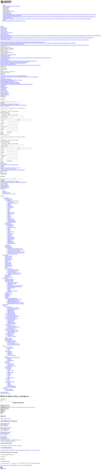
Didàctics (32, 14)
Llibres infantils (10, 41)
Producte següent (3, 437)
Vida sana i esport (14, 42)
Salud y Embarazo (8, 334)
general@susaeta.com (36, 463)
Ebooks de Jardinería (4, 59)
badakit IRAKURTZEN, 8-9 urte (14, 301)
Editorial (4, 19)
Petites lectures (8, 266)
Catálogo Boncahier (9, 169)
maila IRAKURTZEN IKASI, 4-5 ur (14, 299)
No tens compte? (16, 104)
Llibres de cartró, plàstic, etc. (25, 14)
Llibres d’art (8, 82)
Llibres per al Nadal (9, 265)
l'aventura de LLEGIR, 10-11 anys (14, 272)
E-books (4, 13)
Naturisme (2, 79)
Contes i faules (17, 14)
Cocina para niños (92, 35)
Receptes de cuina (6, 16)
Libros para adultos (22, 41)
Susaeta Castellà (6, 197)
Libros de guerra (35, 16)
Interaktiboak (10, 284)
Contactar (2, 165)
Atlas (1, 54)
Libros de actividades (17, 15)
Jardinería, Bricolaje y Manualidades (12, 316)
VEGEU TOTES (3, 170)
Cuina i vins (56, 42)
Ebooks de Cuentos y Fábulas (6, 57)
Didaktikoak (7, 295)
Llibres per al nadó (8, 255)
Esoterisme (56, 16)
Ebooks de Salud (3, 64)
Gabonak (7, 292)
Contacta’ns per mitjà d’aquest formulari (7, 440)
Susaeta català (5, 254)
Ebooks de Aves (18, 60)
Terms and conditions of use (14, 465)
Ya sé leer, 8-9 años (13, 65)
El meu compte (3, 89)
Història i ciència (88, 14)
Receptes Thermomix (18, 16)
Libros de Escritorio (4, 44)
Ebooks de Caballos (24, 60)
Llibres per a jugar (8, 257)
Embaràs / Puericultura (18, 79)
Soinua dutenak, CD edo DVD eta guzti (15, 285)
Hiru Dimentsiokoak (11, 287)
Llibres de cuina (8, 264)
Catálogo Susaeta (16, 169)
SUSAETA (4, 111)
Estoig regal (51, 42)
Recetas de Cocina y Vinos (10, 314)
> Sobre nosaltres (3, 445)
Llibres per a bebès (6, 7)
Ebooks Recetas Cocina (4, 58)
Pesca (3, 77)
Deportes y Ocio (8, 324)
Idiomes (84, 14)
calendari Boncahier (11, 44)
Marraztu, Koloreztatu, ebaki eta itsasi (15, 286)
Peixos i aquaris (6, 76)
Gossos (1, 76)
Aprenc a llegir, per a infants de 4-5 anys (10, 18)
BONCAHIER (15, 111)
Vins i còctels (12, 16)
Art (29, 16)
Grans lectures (8, 260)
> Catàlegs (15, 445)
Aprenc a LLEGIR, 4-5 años (13, 269)
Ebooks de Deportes (4, 62)
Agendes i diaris (46, 14)
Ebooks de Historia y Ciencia (5, 63)
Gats (26, 76)
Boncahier (10, 13)
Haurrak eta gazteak (9, 281)
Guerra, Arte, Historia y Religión (11, 329)
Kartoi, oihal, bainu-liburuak (13, 282)
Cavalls (24, 76)
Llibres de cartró (8, 263)
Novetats (2, 195)
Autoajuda (12, 79)
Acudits (50, 14)
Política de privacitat (4, 465)
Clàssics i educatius (8, 259)
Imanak (9, 289)
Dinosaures (80, 14)
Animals (74, 14)
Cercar (2, 133)
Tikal (7, 13)
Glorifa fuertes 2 (6, 11)
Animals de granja (30, 76)
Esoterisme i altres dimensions (70, 42)
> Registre (37, 450)
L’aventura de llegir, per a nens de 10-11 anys (54, 18)
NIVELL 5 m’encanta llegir (86, 18)
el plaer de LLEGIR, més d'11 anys (14, 273)
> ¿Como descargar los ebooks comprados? (23, 450)
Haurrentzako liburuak (9, 279)
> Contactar (19, 445)
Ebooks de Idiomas (6, 54)
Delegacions (2, 86)
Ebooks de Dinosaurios (32, 60)
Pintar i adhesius (8, 262)
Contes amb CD (8, 258)
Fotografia (60, 16)
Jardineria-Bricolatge (72, 16)
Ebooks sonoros (34, 57)
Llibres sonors (40, 14)
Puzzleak (9, 288)
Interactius (36, 14)
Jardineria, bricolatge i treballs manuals (33, 42)
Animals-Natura (89, 16)
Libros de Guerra (61, 42)
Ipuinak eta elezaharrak (12, 283)
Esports (39, 16)
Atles (6, 267)
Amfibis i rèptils (14, 76)
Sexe (25, 42)
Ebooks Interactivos (27, 57)
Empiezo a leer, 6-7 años (5, 65)
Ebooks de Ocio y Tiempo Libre (14, 62)
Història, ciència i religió (44, 42)
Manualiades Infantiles (9, 15)
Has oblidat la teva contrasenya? (6, 104)
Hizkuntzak (7, 296)
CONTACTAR (3, 88)
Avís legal (21, 465)
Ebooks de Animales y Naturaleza (11, 318)
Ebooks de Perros (11, 60)
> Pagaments (12, 450)
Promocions (2, 392)
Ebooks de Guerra (22, 63)
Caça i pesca (8, 42)
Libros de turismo (44, 16)
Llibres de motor (65, 16)
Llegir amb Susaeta (41, 41)
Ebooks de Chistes (40, 57)
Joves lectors (7, 276)
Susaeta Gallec (5, 304)
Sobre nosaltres (3, 85)
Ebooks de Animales (4, 60)
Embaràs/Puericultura (9, 17)
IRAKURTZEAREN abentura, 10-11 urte (15, 302)
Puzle (56, 14)
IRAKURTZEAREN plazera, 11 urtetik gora (16, 303)
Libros (4, 5)
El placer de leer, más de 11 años (34, 65)
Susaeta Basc (5, 278)
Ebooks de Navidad (47, 57)
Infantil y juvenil (8, 306)
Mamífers (18, 76)
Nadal (53, 14)
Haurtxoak (10, 291)
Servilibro (4, 468)
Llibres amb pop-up (62, 14)
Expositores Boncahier (19, 44)
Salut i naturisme (21, 42)
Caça (1, 77)
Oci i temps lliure (51, 16)
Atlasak (6, 297)
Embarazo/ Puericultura (11, 64)
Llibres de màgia (69, 14)
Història (26, 16)
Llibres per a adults (8, 277)
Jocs (10, 78)
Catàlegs (6, 392)
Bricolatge (84, 16)
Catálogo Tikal (22, 169)
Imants (58, 14)
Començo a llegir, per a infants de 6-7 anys (26, 18)
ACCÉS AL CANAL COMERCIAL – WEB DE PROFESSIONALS (13, 105)
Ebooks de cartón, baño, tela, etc (18, 57)
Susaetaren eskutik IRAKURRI (11, 298)
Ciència (23, 16)
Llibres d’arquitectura (15, 82)
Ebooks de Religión (15, 63)
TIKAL (9, 111)
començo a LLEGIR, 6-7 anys (13, 270)
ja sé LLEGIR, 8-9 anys (12, 271)
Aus (10, 76)
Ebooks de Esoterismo (24, 62)
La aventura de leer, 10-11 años (22, 65)
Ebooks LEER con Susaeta (10, 340)
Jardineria (6, 81)
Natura (77, 14)
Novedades (2, 169)
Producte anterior (3, 436)
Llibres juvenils (6, 9)
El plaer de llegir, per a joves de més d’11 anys (72, 18)
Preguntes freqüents (4, 87)
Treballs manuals (79, 16)
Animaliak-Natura (8, 294)
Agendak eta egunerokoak (12, 290)
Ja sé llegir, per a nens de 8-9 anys (40, 18)
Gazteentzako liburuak (9, 280)
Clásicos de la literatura (4, 51)
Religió (31, 16)
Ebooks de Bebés (13, 54)
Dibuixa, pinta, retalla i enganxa (9, 14)
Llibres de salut (7, 79)
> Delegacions (10, 445)
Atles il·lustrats (11, 11)
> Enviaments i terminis (4, 450)
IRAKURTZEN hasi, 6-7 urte (13, 300)
